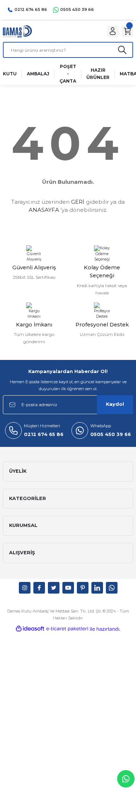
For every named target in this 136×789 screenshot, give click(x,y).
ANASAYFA (44, 209)
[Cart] (127, 31)
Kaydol (115, 404)
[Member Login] (113, 31)
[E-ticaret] (67, 629)
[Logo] (17, 31)
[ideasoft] (30, 629)
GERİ (78, 201)
